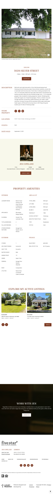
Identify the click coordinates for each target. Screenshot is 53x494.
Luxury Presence (31, 486)
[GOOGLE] (32, 465)
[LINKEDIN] (24, 465)
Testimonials (45, 459)
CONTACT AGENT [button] (26, 173)
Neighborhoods (34, 459)
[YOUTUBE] (28, 465)
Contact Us (4, 460)
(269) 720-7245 (30, 169)
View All (48, 324)
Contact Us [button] (26, 415)
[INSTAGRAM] (21, 465)
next (9, 54)
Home (3, 459)
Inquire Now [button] (26, 78)
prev (6, 54)
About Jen (10, 459)
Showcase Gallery (21, 459)
